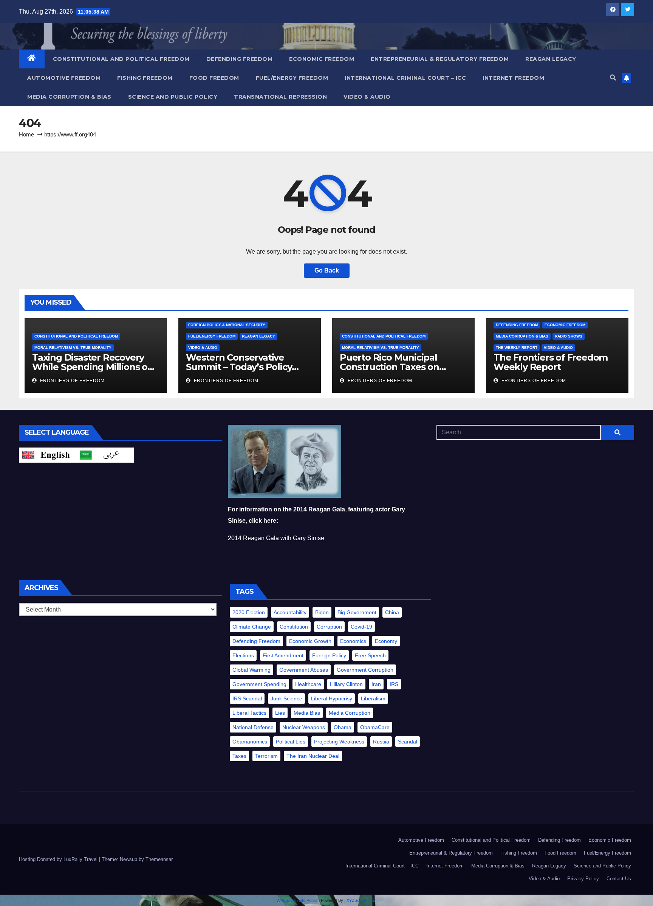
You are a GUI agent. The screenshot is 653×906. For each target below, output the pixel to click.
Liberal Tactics (249, 713)
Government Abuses (303, 670)
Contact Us (619, 878)
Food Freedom (214, 77)
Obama (342, 727)
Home (26, 134)
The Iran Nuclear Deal (312, 756)
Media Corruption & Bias (69, 96)
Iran (376, 684)
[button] (613, 77)
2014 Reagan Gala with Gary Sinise (276, 538)
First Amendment (283, 655)
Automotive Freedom (64, 77)
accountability (290, 612)
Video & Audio (367, 96)
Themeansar (158, 859)
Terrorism (266, 756)
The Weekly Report (516, 347)
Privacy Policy (583, 878)
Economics (353, 641)
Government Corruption (365, 670)
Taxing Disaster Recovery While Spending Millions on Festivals (92, 367)
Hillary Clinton (346, 684)
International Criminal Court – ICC (405, 77)
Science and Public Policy (173, 96)
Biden (322, 612)
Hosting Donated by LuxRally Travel (59, 859)
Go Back (326, 270)
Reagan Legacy (550, 59)
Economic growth (310, 641)
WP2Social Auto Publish (298, 900)
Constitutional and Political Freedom (121, 59)
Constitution (294, 627)
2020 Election (248, 612)
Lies (280, 713)
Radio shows (568, 336)
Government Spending (259, 684)
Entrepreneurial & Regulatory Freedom (440, 59)
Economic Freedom (321, 59)
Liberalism (373, 698)
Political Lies (290, 742)
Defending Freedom (239, 59)
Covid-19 (361, 627)
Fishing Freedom (145, 77)
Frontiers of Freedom (72, 380)
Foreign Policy (329, 655)
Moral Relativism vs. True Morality (72, 347)
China (392, 612)
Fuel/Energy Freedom (292, 77)
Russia (381, 742)
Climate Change (251, 627)
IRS (394, 684)
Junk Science (286, 698)
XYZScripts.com (361, 900)
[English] (47, 454)
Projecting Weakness (339, 742)
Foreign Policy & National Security (226, 325)
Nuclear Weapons (303, 727)
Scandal (407, 742)
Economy (386, 641)
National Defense (253, 727)
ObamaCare (375, 727)
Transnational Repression (280, 96)
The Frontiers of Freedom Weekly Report (551, 362)
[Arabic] (105, 454)
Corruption (329, 627)
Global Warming (251, 670)
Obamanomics (249, 742)
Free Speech (370, 655)
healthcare (308, 684)
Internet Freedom (513, 77)
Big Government (356, 612)
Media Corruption (349, 713)
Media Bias (307, 713)
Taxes (239, 756)
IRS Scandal (247, 698)
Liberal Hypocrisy (331, 698)
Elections (243, 655)
